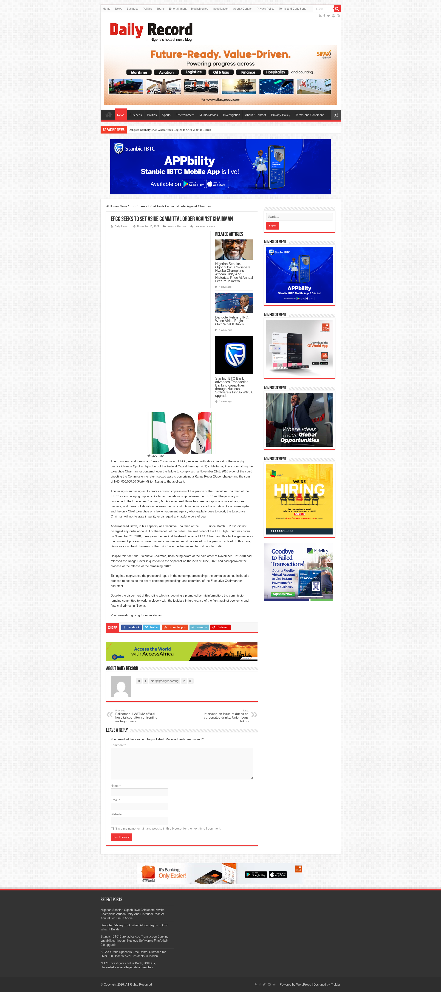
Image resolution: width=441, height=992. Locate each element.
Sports (160, 8)
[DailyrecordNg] (150, 30)
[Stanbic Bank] (220, 166)
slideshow (180, 226)
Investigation (221, 8)
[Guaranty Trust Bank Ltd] (220, 873)
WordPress (303, 984)
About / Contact (242, 8)
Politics (147, 8)
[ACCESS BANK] (182, 651)
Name (116, 785)
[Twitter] (329, 16)
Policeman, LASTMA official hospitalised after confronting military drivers (136, 716)
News (118, 8)
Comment (118, 745)
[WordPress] (333, 16)
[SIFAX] (220, 75)
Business (132, 8)
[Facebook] (324, 16)
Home (106, 8)
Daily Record (122, 226)
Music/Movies (199, 8)
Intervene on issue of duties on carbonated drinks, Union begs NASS (226, 716)
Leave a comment (205, 226)
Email (115, 800)
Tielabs (336, 984)
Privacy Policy (265, 8)
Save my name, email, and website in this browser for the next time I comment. (168, 828)
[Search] (337, 8)
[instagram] (338, 16)
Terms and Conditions (292, 8)
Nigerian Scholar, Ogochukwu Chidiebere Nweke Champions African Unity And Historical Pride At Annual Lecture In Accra (234, 272)
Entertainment (178, 8)
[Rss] (320, 16)
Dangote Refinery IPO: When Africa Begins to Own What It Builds (232, 320)
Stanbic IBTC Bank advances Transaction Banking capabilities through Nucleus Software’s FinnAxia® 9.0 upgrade (200, 129)
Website (116, 814)
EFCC (204, 526)
